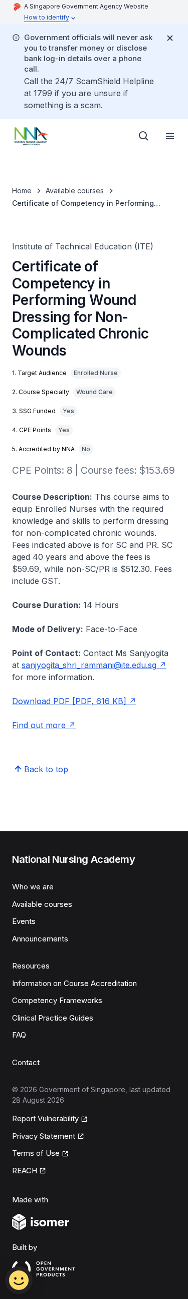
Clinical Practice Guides (52, 1018)
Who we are (33, 886)
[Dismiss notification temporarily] (170, 38)
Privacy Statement (44, 1136)
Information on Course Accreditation (74, 983)
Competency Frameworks (57, 1000)
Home (22, 190)
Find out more (44, 725)
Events (24, 921)
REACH (29, 1171)
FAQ (19, 1035)
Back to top (46, 769)
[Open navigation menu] (170, 136)
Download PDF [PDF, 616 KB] (74, 701)
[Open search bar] (144, 136)
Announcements (40, 938)
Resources (31, 965)
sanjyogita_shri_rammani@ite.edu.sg (94, 665)
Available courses (75, 190)
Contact (26, 1062)
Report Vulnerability (45, 1119)
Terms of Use (40, 1153)
